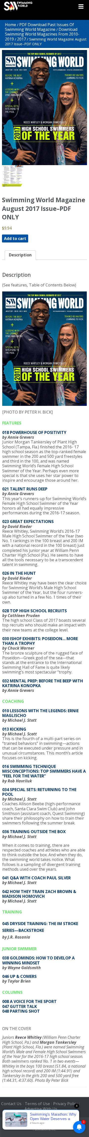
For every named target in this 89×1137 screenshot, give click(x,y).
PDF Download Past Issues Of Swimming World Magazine (39, 27)
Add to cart (15, 238)
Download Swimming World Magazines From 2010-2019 (42, 34)
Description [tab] (20, 255)
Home (10, 24)
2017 (21, 39)
